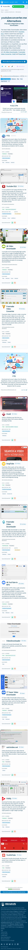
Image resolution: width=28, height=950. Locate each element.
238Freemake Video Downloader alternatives (8, 540)
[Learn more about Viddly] (3, 799)
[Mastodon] (7, 944)
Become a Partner (5, 939)
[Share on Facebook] (2, 66)
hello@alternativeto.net (6, 922)
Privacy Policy (4, 933)
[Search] (23, 2)
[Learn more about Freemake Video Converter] (3, 306)
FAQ (2, 930)
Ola (11, 911)
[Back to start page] (2, 2)
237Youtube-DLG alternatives (8, 204)
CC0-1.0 (13, 655)
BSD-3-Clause (14, 426)
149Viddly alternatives (6, 813)
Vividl (14, 54)
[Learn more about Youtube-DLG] (3, 186)
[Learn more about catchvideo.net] (3, 747)
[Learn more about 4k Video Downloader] (3, 246)
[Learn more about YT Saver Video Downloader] (3, 692)
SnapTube (22, 54)
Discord (18, 922)
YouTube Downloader (6, 213)
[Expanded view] (22, 76)
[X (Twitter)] (4, 944)
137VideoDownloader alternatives (9, 650)
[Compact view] (23, 76)
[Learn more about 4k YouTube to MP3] (3, 582)
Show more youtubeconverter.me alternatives (14, 892)
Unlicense (13, 209)
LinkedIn (10, 925)
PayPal (2, 928)
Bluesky (17, 924)
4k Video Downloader (11, 52)
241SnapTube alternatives (7, 479)
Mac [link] (18, 79)
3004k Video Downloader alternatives (9, 264)
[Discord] (1, 944)
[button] (14, 125)
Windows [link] (14, 79)
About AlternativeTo (6, 937)
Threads (21, 924)
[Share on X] (5, 66)
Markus (16, 911)
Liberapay (20, 927)
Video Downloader (6, 158)
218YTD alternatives (6, 148)
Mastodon (12, 924)
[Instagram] (15, 944)
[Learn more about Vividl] (3, 414)
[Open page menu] (26, 2)
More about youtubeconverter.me (13, 61)
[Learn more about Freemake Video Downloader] (3, 522)
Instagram (3, 925)
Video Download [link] (6, 79)
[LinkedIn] (18, 944)
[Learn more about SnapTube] (3, 464)
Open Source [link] (4, 81)
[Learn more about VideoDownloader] (3, 641)
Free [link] (21, 79)
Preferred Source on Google (7, 940)
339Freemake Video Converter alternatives (8, 328)
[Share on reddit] (9, 66)
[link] (14, 892)
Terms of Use (4, 932)
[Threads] (12, 944)
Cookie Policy (4, 935)
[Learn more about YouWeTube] (3, 855)
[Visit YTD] (3, 136)
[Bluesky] (9, 944)
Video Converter (5, 337)
